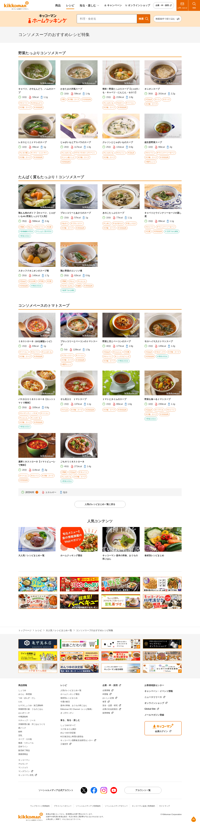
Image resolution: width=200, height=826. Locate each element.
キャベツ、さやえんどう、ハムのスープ (36, 91)
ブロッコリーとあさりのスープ (75, 213)
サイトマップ (164, 806)
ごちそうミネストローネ (72, 461)
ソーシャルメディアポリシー (116, 806)
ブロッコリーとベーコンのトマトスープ (78, 343)
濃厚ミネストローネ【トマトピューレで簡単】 (36, 463)
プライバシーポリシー (63, 806)
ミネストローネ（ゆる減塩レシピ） (35, 341)
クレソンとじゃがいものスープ (117, 142)
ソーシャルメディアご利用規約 (88, 806)
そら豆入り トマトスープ (73, 399)
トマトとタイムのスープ (114, 399)
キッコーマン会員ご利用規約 (143, 806)
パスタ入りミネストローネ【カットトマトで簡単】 (36, 401)
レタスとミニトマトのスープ (32, 142)
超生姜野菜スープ (153, 142)
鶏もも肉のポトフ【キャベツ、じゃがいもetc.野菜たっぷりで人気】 (36, 215)
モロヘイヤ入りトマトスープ (158, 341)
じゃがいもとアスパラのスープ (75, 142)
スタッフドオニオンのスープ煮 (33, 271)
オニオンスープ (152, 89)
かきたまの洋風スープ (71, 89)
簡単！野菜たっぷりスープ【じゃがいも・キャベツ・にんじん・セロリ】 (120, 91)
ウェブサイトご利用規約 (40, 806)
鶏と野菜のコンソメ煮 (71, 271)
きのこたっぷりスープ (113, 213)
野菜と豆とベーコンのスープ (116, 341)
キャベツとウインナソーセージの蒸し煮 (162, 215)
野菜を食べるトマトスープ (157, 399)
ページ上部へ (193, 819)
